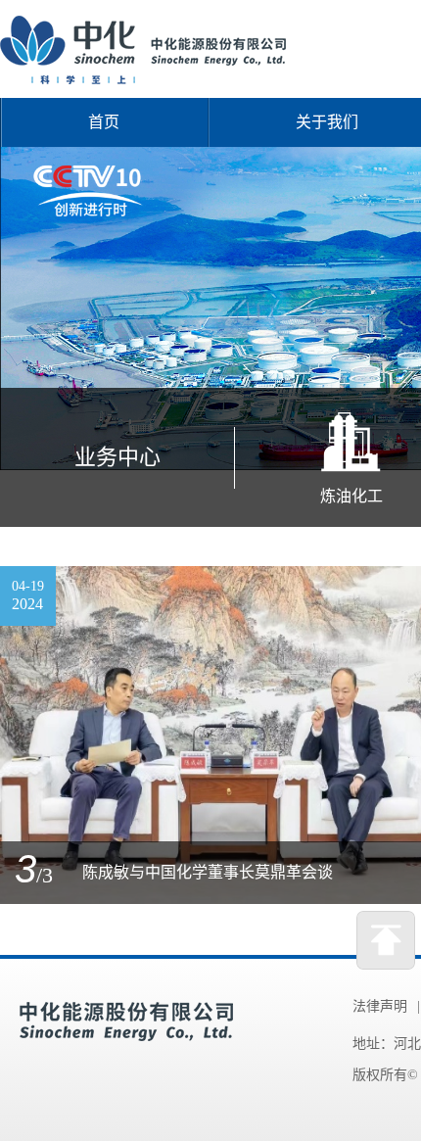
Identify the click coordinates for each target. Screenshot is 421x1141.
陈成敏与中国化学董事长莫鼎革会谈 (207, 872)
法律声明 (379, 1006)
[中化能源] (143, 79)
